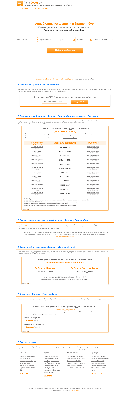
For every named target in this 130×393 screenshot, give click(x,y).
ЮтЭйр (74, 363)
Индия (33, 361)
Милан (51, 358)
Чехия (27, 356)
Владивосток (95, 356)
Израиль (32, 356)
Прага (52, 363)
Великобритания (25, 361)
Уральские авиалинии (77, 356)
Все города (48, 376)
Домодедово (100, 363)
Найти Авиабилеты (65, 50)
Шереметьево (95, 365)
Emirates (70, 368)
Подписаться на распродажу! (65, 236)
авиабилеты (48, 3)
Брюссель (103, 365)
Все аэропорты (96, 373)
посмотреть (37, 147)
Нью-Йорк (47, 363)
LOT (68, 356)
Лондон (46, 358)
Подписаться (79, 102)
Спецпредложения (41, 8)
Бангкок (53, 361)
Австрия (28, 358)
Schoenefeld (103, 356)
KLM (78, 358)
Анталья (51, 372)
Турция (28, 368)
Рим (57, 361)
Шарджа (29, 320)
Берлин (46, 372)
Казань (103, 368)
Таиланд (29, 363)
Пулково (93, 358)
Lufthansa (79, 365)
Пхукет (51, 365)
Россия (22, 356)
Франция (23, 363)
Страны (55, 79)
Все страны (24, 373)
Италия (33, 368)
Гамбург (93, 363)
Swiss (82, 368)
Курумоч (93, 370)
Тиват (58, 370)
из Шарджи (69, 79)
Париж (56, 358)
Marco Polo (100, 361)
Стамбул (46, 365)
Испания (23, 358)
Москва (46, 356)
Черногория (24, 365)
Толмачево (94, 368)
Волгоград (105, 358)
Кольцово (30, 327)
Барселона (52, 356)
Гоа (57, 356)
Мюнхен (57, 363)
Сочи (54, 370)
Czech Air (78, 368)
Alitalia (73, 365)
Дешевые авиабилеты (43, 79)
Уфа (99, 368)
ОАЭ (61, 79)
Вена (52, 368)
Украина (22, 368)
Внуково (99, 358)
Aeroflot (69, 358)
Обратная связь (75, 390)
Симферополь (48, 370)
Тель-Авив (47, 361)
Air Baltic (80, 363)
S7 (73, 368)
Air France (72, 361)
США (21, 370)
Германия (31, 365)
